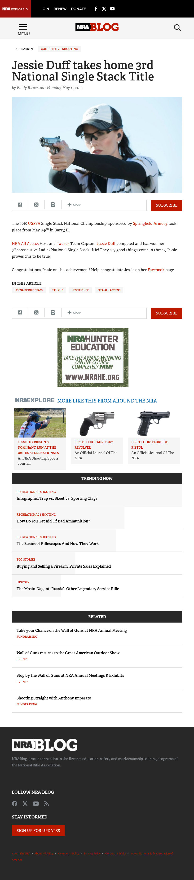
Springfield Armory (150, 223)
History (23, 582)
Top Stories (26, 560)
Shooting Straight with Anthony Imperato (54, 698)
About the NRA (21, 853)
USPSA (34, 223)
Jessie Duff (106, 243)
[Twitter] (104, 3)
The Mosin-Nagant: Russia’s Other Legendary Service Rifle (68, 588)
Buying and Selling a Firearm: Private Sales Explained (64, 566)
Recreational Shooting (36, 492)
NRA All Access (25, 243)
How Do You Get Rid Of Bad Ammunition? (53, 521)
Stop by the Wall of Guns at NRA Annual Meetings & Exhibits (70, 675)
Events (22, 659)
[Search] (177, 27)
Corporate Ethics (115, 853)
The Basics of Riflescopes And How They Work (58, 543)
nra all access (109, 290)
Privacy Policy (92, 853)
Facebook (156, 269)
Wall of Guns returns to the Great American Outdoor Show (68, 652)
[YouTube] (112, 3)
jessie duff (80, 290)
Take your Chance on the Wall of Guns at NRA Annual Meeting (72, 630)
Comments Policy (68, 853)
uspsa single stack (29, 290)
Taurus (63, 243)
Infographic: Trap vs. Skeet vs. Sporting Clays (57, 498)
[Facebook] (95, 3)
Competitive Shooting (59, 49)
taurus (57, 290)
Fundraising (27, 637)
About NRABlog (43, 853)
